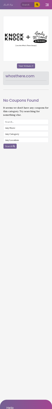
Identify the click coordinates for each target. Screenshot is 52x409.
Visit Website (25, 66)
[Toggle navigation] (47, 5)
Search (9, 146)
